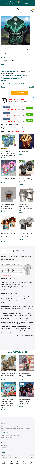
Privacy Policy (5, 440)
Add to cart (19, 93)
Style (3, 57)
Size (2, 64)
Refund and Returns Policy (9, 457)
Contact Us (4, 448)
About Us (4, 445)
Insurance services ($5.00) (12, 78)
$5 (9, 83)
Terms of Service (6, 438)
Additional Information (24, 251)
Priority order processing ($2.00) (15, 75)
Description (7, 251)
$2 (3, 83)
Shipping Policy (5, 455)
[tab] (7, 251)
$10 (16, 83)
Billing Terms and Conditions (10, 435)
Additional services (8, 71)
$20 (22, 83)
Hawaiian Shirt (12, 126)
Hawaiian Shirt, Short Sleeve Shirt (14, 128)
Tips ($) (4, 81)
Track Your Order (6, 450)
